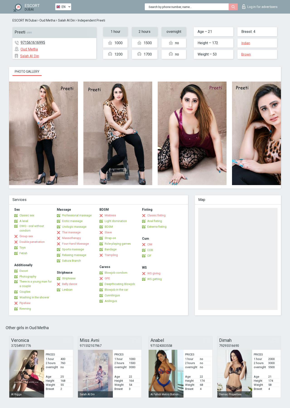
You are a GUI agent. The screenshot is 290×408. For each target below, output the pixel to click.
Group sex (26, 236)
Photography (27, 276)
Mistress (110, 215)
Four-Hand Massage (75, 243)
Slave (108, 232)
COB (150, 250)
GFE (107, 278)
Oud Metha (47, 20)
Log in (262, 7)
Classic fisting (156, 215)
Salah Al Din (66, 20)
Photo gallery (27, 71)
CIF (149, 255)
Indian (245, 43)
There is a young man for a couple (35, 284)
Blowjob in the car (116, 289)
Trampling (111, 255)
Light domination (116, 221)
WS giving (153, 273)
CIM (149, 244)
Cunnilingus (112, 295)
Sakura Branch (71, 260)
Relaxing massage (74, 255)
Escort (23, 271)
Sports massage (73, 249)
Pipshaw (25, 303)
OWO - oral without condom (31, 228)
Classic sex (26, 215)
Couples (24, 291)
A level (23, 221)
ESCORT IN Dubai (24, 20)
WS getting (154, 279)
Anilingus (111, 301)
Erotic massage (72, 221)
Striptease (68, 278)
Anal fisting (154, 221)
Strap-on (110, 238)
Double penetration (32, 242)
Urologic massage (74, 226)
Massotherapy (71, 238)
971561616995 (33, 42)
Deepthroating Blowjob (120, 284)
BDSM (109, 226)
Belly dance (69, 284)
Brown (246, 54)
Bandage (110, 249)
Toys (22, 247)
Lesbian (67, 289)
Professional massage (77, 215)
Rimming (25, 308)
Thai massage (71, 232)
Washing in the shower (34, 297)
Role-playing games (118, 243)
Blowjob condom (116, 272)
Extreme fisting (157, 226)
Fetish (23, 253)
